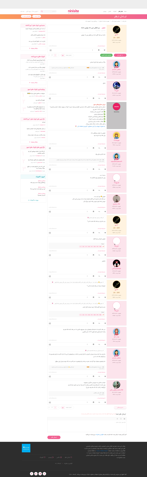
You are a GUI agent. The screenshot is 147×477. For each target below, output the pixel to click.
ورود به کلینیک (34, 200)
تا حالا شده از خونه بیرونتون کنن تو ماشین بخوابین (36, 152)
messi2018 (42, 125)
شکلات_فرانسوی (38, 111)
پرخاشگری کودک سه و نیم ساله (37, 183)
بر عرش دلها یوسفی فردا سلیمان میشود (36, 129)
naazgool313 (42, 31)
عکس (109, 11)
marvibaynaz (39, 171)
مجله (125, 11)
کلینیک (114, 11)
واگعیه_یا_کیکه (39, 96)
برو (63, 55)
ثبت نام (22, 11)
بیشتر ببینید (34, 48)
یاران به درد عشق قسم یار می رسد (37, 41)
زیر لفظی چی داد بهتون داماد (90, 28)
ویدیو (105, 11)
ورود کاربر (28, 11)
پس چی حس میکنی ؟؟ (38, 76)
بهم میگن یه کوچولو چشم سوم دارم (36, 75)
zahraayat (42, 131)
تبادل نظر (121, 11)
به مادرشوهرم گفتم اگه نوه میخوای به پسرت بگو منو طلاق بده (36, 108)
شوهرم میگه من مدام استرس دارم (37, 67)
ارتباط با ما (58, 463)
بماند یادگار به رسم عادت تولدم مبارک (36, 135)
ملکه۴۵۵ (43, 137)
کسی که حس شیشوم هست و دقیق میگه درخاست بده (36, 167)
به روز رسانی (120, 407)
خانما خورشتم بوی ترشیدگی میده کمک (36, 60)
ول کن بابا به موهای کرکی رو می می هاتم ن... (34, 69)
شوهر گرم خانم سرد (40, 100)
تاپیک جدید (37, 16)
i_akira (43, 37)
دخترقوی (40, 103)
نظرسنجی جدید (26, 16)
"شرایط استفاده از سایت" (102, 451)
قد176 (43, 122)
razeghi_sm (39, 156)
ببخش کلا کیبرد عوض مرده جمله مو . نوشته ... (34, 62)
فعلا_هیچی (39, 162)
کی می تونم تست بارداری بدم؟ (37, 189)
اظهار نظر (119, 55)
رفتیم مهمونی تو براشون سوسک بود (36, 160)
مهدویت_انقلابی (41, 44)
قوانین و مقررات (68, 463)
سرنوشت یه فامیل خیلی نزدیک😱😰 (36, 93)
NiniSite (116, 112)
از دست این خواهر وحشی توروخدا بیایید (35, 29)
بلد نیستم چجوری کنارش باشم (38, 35)
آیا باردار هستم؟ (41, 195)
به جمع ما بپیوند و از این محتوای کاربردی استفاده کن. (91, 126)
